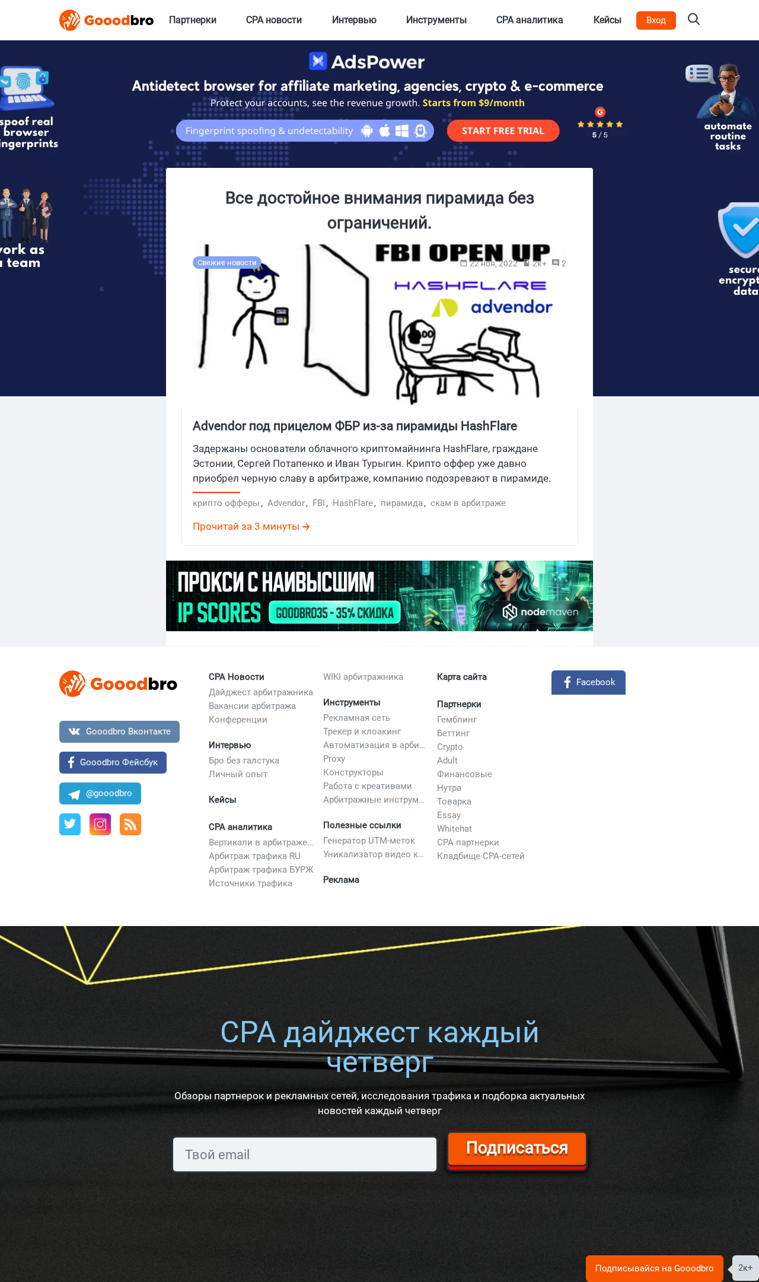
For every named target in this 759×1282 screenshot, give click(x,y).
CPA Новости (236, 677)
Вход (656, 20)
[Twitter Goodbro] (70, 824)
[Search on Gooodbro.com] (694, 20)
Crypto (450, 747)
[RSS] (130, 824)
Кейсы (223, 799)
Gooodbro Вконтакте (128, 731)
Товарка (454, 801)
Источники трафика (250, 883)
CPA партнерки (468, 842)
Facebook (596, 682)
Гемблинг (457, 719)
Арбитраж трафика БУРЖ (261, 869)
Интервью (230, 745)
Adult (447, 760)
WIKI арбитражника (363, 677)
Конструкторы (353, 772)
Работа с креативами (367, 786)
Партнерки (459, 704)
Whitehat (454, 828)
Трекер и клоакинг (362, 731)
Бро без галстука (244, 760)
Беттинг (453, 733)
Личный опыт (238, 774)
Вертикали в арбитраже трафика (261, 842)
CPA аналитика (240, 827)
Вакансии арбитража (252, 706)
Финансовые (464, 774)
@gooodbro (109, 793)
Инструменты (352, 702)
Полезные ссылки (362, 825)
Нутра (449, 787)
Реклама (341, 879)
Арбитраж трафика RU (255, 856)
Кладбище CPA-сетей (481, 856)
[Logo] (106, 20)
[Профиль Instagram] (100, 824)
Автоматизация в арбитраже (376, 745)
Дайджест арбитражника (261, 692)
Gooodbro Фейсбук (119, 762)
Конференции (238, 719)
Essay (449, 815)
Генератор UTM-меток (369, 840)
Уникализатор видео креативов (376, 854)
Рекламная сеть (356, 717)
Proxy (334, 758)
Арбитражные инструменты (376, 799)
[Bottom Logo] (118, 683)
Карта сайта (462, 677)
